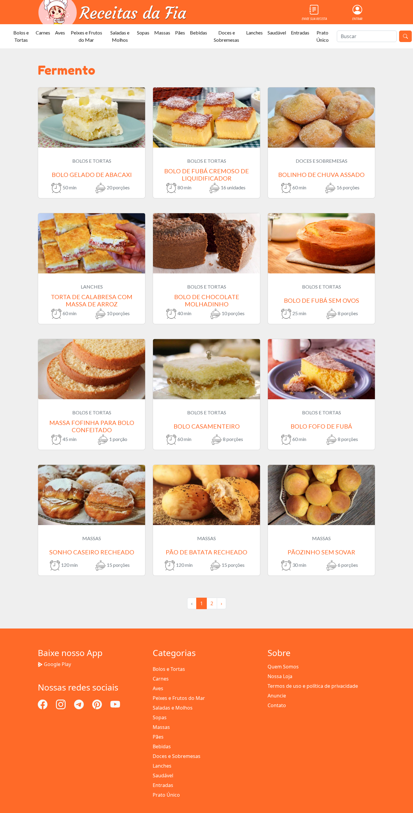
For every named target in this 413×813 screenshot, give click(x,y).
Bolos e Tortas (21, 36)
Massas (162, 32)
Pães (180, 32)
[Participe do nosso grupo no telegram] (79, 703)
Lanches (254, 32)
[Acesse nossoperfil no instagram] (61, 703)
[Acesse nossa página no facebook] (43, 703)
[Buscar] (405, 36)
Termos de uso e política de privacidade (313, 686)
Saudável (277, 32)
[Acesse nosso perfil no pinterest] (97, 703)
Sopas (143, 32)
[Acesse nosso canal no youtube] (115, 703)
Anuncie (277, 695)
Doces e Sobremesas (226, 36)
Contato (277, 705)
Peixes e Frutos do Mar (86, 36)
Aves (60, 32)
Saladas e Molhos (119, 36)
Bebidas (198, 32)
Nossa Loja (280, 676)
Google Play (57, 664)
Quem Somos (283, 666)
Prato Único (322, 36)
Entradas (300, 32)
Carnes (43, 32)
